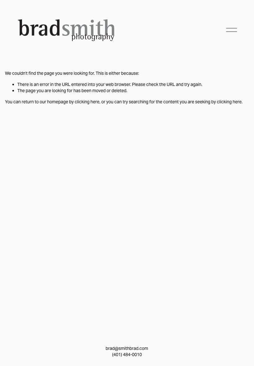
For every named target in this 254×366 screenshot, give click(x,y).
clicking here (87, 102)
